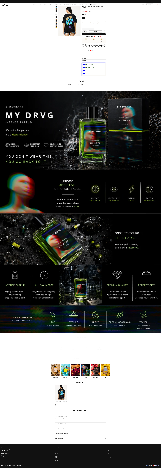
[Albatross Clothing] (5, 4)
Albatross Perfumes (110, 449)
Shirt (108, 453)
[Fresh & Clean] (65, 370)
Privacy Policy (57, 450)
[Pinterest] (8, 456)
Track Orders (56, 453)
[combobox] (149, 4)
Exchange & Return (57, 449)
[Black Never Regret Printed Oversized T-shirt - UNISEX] (61, 392)
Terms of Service (57, 456)
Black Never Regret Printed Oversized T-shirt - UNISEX (61, 401)
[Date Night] (85, 370)
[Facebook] (2, 456)
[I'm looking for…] (146, 4)
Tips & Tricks (56, 460)
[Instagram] (4, 456)
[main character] (55, 370)
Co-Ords (109, 456)
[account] (155, 4)
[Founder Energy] (75, 370)
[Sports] (105, 370)
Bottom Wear (110, 457)
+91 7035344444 (6, 453)
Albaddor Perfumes (110, 450)
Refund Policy (56, 457)
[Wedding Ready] (95, 370)
